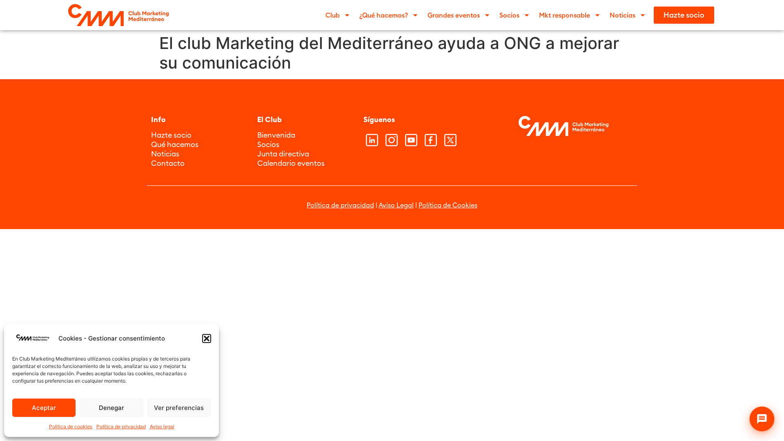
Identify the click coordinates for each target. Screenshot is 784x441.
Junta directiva (283, 153)
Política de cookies (70, 426)
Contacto (168, 163)
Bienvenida (276, 135)
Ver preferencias (179, 408)
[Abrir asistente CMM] (762, 419)
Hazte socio (171, 135)
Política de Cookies (448, 205)
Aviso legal (162, 426)
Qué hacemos (174, 144)
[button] (207, 338)
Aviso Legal (396, 205)
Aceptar (44, 408)
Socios (268, 144)
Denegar (111, 408)
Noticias (165, 153)
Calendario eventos (291, 163)
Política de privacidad (121, 426)
